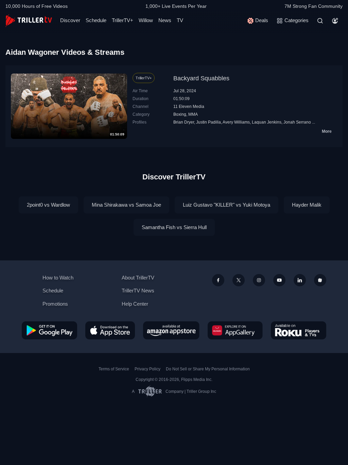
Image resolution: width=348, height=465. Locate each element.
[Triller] (320, 280)
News (164, 20)
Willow (146, 20)
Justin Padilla (208, 122)
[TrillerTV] (28, 20)
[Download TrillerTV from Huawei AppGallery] (235, 330)
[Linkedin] (300, 280)
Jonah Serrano (297, 122)
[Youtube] (279, 280)
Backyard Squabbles (201, 78)
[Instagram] (259, 280)
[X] (238, 280)
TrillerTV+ (122, 20)
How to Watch (57, 277)
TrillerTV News (138, 290)
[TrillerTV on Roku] (298, 330)
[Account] (335, 20)
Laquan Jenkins (266, 122)
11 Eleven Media (188, 106)
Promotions (55, 304)
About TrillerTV (138, 277)
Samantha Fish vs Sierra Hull (174, 227)
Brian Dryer (183, 122)
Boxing (179, 114)
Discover (70, 20)
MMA (193, 114)
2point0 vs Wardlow (48, 205)
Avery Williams (236, 122)
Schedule (96, 20)
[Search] (320, 20)
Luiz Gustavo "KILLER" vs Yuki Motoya (226, 205)
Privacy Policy (147, 369)
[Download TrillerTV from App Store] (110, 330)
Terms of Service (114, 369)
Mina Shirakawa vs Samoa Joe (126, 205)
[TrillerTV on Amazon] (171, 330)
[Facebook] (218, 280)
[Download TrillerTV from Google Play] (49, 330)
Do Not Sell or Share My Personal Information (208, 369)
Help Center (135, 304)
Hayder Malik (306, 205)
